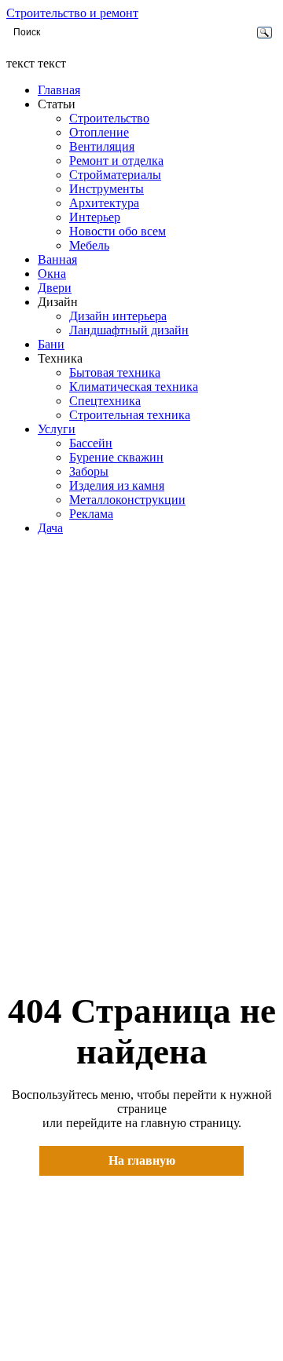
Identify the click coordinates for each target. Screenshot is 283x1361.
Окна (52, 273)
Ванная (57, 259)
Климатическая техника (133, 386)
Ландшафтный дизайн (129, 330)
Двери (55, 287)
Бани (51, 344)
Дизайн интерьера (118, 316)
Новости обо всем (117, 231)
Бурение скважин (116, 457)
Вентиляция (101, 146)
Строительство (109, 118)
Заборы (88, 471)
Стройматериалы (115, 174)
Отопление (99, 132)
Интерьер (94, 217)
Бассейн (90, 443)
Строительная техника (129, 414)
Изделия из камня (116, 485)
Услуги (56, 429)
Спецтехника (105, 400)
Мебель (89, 245)
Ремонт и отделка (116, 160)
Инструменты (106, 188)
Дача (50, 528)
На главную (141, 1160)
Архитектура (104, 203)
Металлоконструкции (127, 499)
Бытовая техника (114, 372)
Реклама (91, 513)
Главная (59, 90)
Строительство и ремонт (72, 13)
